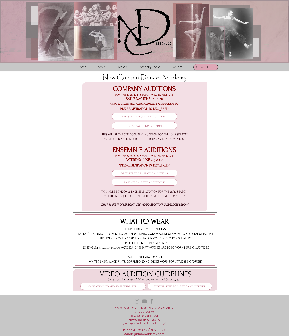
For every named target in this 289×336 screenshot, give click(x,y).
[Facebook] (152, 301)
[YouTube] (144, 301)
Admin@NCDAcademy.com (144, 334)
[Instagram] (137, 301)
